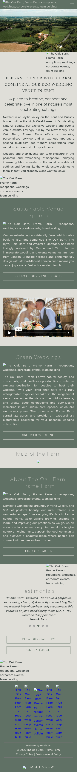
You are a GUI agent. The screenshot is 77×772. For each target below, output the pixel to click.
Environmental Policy (48, 754)
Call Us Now (40, 767)
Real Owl (45, 745)
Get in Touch (38, 650)
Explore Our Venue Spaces (38, 277)
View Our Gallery (38, 640)
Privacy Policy (24, 754)
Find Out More (38, 551)
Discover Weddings (38, 435)
